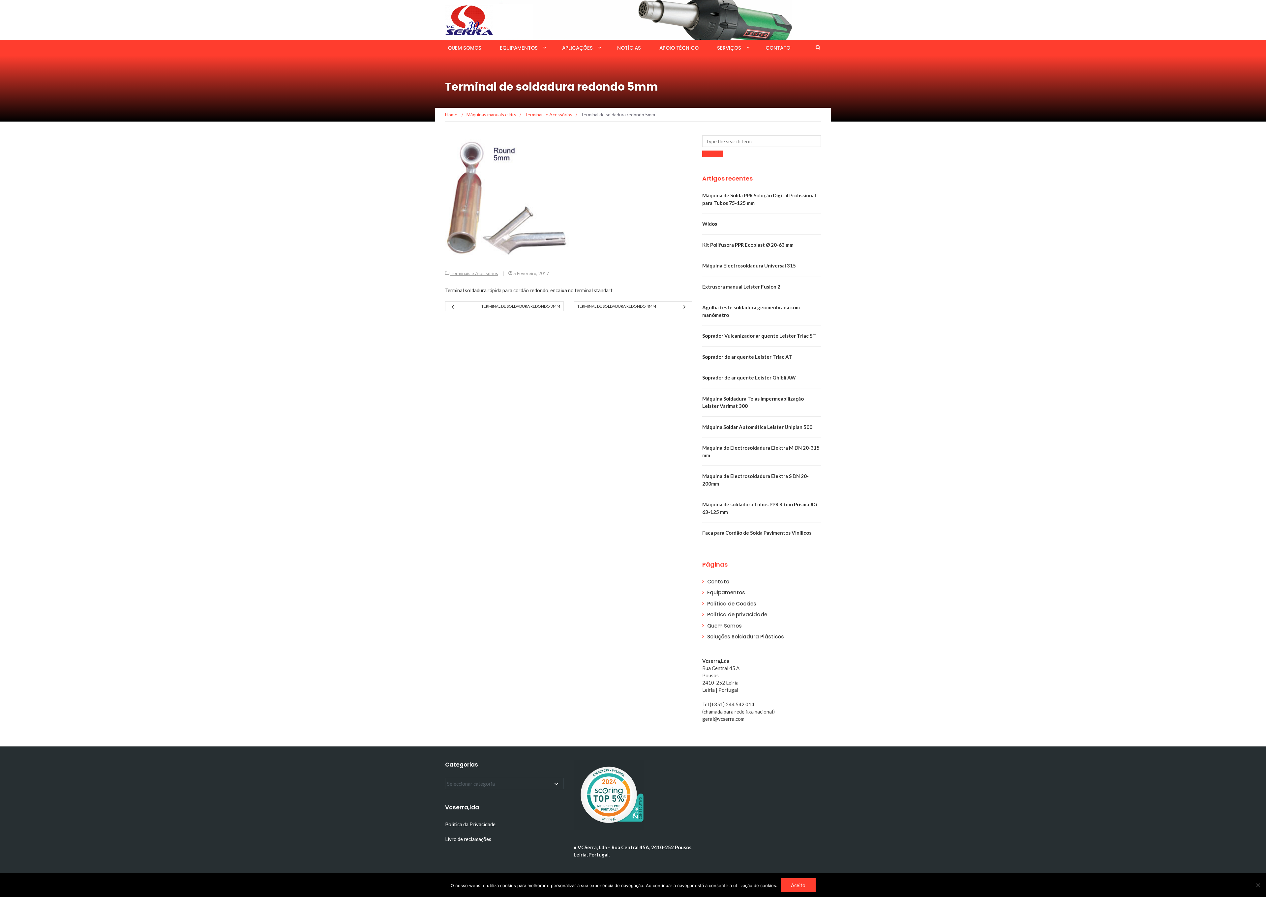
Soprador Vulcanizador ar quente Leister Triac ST (759, 336)
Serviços (729, 47)
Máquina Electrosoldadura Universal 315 (749, 265)
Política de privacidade (737, 614)
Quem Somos (464, 47)
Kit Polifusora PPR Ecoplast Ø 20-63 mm (748, 245)
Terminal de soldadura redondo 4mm (616, 306)
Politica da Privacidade (470, 824)
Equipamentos (519, 47)
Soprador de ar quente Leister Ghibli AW (749, 377)
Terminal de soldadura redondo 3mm (520, 306)
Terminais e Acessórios (474, 273)
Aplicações (577, 47)
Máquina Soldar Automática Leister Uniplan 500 (757, 427)
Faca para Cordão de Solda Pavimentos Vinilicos (756, 533)
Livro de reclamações (468, 839)
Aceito (798, 885)
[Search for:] (761, 141)
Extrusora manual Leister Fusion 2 (741, 287)
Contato (778, 47)
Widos (709, 224)
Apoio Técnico (679, 47)
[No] (1257, 885)
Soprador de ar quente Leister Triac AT (747, 357)
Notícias (629, 47)
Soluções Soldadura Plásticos (745, 636)
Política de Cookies (731, 603)
